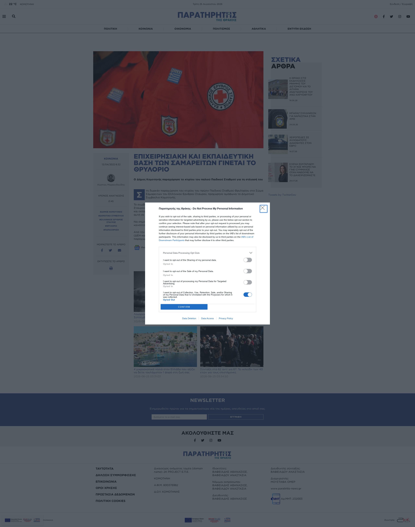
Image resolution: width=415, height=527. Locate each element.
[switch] (247, 260)
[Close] (264, 209)
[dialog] (207, 263)
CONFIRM (184, 307)
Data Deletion (189, 318)
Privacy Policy (226, 318)
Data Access (207, 318)
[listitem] (207, 253)
